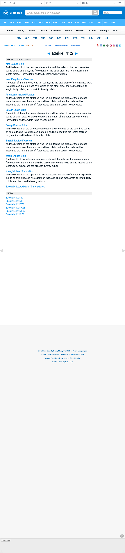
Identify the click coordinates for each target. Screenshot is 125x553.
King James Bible (15, 64)
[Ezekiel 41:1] (4, 257)
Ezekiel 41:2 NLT (14, 201)
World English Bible (16, 155)
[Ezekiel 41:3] (121, 257)
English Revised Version (19, 140)
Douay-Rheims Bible (16, 125)
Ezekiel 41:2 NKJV (15, 211)
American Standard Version (20, 94)
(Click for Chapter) (22, 59)
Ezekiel (12, 45)
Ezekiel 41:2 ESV (15, 204)
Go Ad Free (6, 540)
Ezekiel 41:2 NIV (14, 197)
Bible (6, 45)
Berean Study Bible (16, 110)
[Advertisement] (62, 297)
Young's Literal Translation (19, 171)
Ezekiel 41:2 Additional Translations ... (26, 186)
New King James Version (19, 79)
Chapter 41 (21, 45)
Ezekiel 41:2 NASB (16, 207)
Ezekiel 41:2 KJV (15, 214)
